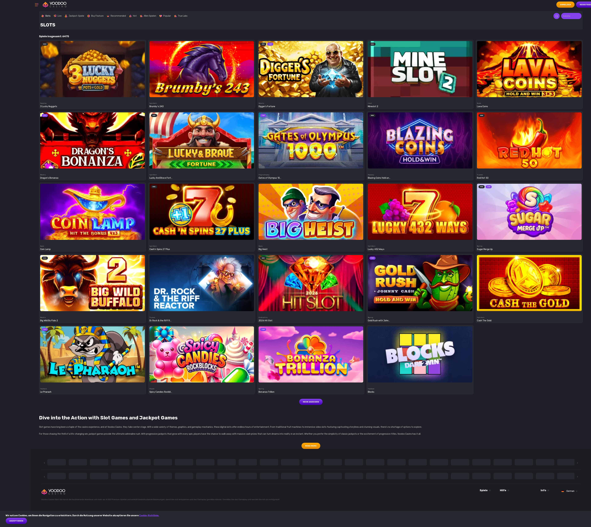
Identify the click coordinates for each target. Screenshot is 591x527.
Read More (311, 446)
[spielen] (92, 69)
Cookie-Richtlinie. (149, 515)
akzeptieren (16, 521)
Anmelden (565, 5)
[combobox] (571, 16)
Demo (92, 79)
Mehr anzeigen (311, 402)
